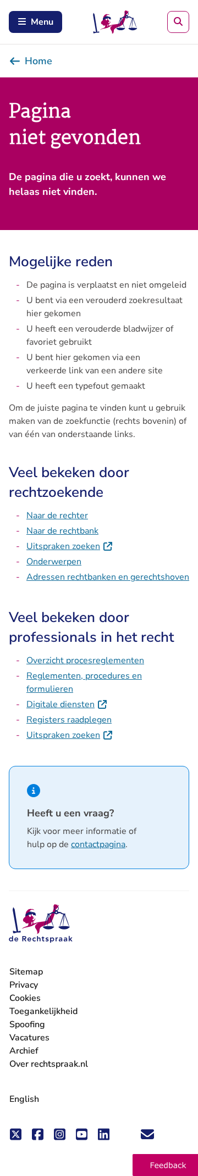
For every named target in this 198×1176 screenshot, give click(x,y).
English (24, 1099)
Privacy (23, 985)
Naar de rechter (57, 515)
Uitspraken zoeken (69, 546)
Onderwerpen (53, 562)
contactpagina (98, 844)
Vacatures (29, 1038)
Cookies (25, 998)
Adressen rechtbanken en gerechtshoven (107, 577)
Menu (42, 22)
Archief (23, 1051)
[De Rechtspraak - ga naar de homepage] (41, 923)
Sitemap (26, 972)
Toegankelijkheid (43, 1011)
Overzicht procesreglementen (85, 660)
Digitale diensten (67, 704)
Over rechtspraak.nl (48, 1064)
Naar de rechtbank (62, 531)
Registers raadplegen (69, 720)
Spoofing (27, 1024)
